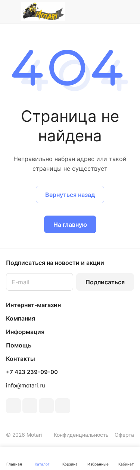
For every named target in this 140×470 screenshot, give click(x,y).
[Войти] (113, 11)
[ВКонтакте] (13, 405)
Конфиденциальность (81, 435)
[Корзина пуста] (128, 11)
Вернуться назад (70, 194)
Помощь (18, 345)
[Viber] (46, 405)
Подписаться (105, 282)
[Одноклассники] (29, 405)
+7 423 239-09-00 (32, 372)
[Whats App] (62, 405)
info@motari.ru (25, 385)
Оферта (124, 435)
